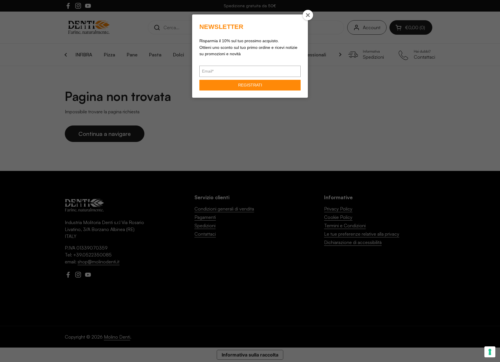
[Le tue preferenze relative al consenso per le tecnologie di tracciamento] (489, 351)
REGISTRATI (250, 85)
